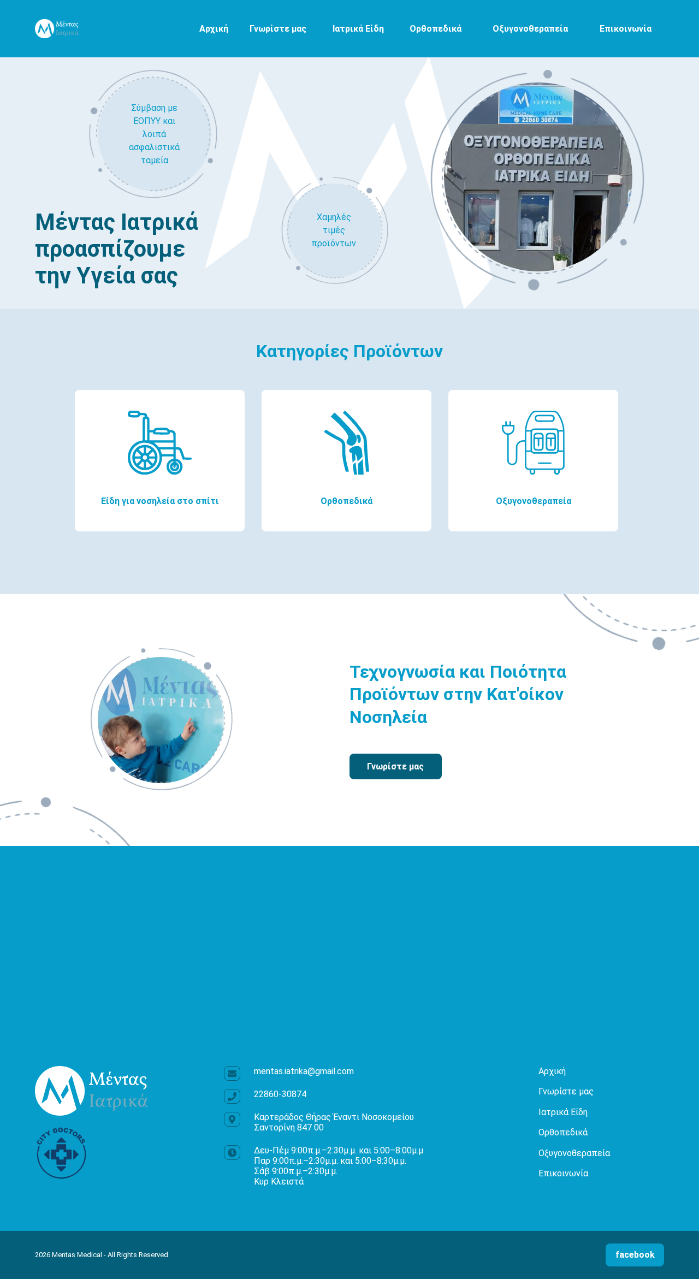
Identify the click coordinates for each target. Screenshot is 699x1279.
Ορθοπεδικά (435, 28)
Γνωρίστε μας (278, 28)
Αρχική (213, 28)
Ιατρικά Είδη (358, 28)
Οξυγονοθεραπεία (530, 28)
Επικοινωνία (625, 28)
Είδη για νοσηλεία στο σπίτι (160, 501)
